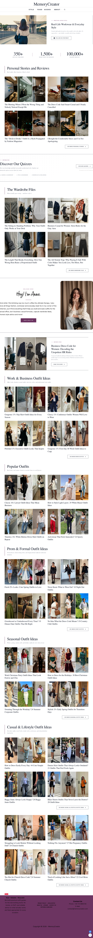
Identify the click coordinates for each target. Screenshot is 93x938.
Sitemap (45, 905)
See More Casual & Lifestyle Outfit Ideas (71, 807)
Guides (47, 10)
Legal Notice (51, 903)
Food (39, 10)
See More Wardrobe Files (76, 270)
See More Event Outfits (77, 629)
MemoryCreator (46, 4)
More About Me (28, 320)
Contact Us (52, 905)
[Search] (64, 9)
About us (39, 905)
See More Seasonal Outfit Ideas (74, 717)
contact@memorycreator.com (78, 909)
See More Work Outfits (77, 456)
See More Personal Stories (75, 146)
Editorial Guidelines (46, 907)
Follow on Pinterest (62, 38)
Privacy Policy (42, 903)
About (57, 10)
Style (31, 10)
